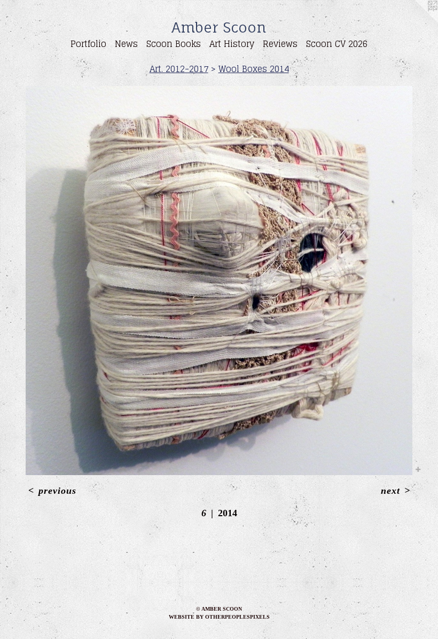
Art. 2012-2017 (179, 68)
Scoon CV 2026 (336, 43)
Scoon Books (173, 43)
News (126, 43)
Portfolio (88, 43)
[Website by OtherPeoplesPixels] (416, 21)
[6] (219, 280)
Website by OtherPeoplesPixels (219, 617)
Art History (231, 43)
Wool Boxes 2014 (253, 68)
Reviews (280, 43)
